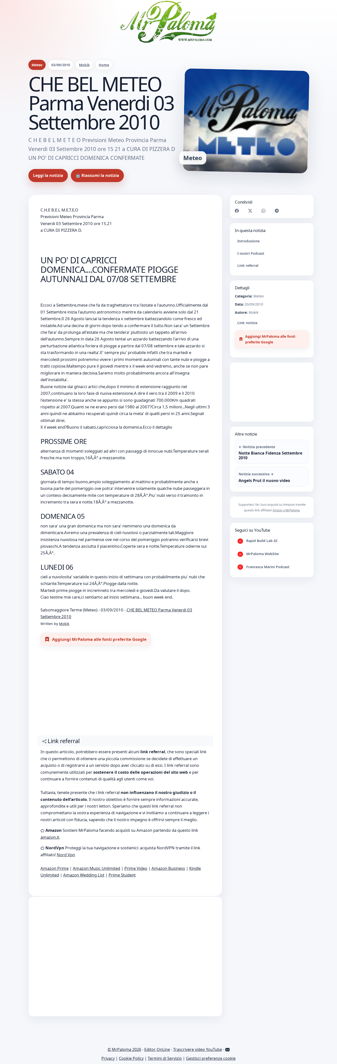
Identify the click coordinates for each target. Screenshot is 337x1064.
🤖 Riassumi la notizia (97, 175)
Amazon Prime (54, 868)
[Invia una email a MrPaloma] (227, 1049)
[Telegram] (277, 210)
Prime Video (135, 868)
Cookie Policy (131, 1058)
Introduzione (248, 241)
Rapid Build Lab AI (261, 540)
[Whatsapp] (263, 210)
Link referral (247, 265)
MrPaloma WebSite (262, 553)
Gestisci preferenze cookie (211, 1058)
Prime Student (122, 875)
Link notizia (247, 322)
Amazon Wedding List (83, 875)
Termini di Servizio (165, 1058)
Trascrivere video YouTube (197, 1049)
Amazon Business (168, 868)
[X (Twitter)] (250, 210)
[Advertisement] (125, 693)
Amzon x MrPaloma (286, 510)
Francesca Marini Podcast (267, 566)
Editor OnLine (157, 1049)
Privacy (108, 1058)
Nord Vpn (66, 854)
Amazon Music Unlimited (96, 868)
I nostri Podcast (250, 253)
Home (104, 65)
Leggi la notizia (48, 175)
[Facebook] (237, 210)
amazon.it (49, 837)
